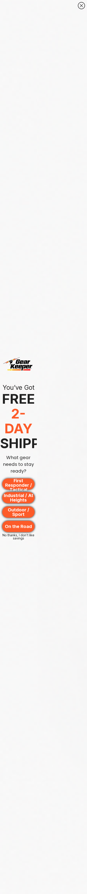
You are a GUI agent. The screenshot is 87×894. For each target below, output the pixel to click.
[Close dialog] (81, 5)
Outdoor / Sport (18, 512)
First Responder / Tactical (18, 484)
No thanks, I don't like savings (18, 536)
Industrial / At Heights (18, 498)
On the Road (18, 526)
